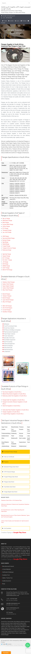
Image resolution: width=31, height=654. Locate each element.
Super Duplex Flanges (8, 286)
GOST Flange (5, 268)
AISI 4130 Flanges (7, 308)
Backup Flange (6, 240)
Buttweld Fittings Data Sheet (11, 466)
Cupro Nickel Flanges (8, 300)
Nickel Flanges (6, 298)
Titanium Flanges (6, 296)
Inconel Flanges (6, 310)
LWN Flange (5, 236)
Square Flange (6, 256)
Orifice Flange (6, 226)
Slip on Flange (6, 218)
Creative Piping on (13, 532)
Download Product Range (10, 451)
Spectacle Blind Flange (8, 238)
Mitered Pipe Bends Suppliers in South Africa (14, 394)
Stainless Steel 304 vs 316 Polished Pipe (11, 500)
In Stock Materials (6, 569)
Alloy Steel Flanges (7, 290)
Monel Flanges (6, 294)
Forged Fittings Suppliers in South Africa (12, 414)
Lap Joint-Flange (6, 232)
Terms (24, 640)
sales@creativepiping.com (13, 603)
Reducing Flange (6, 250)
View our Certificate (9, 456)
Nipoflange (5, 242)
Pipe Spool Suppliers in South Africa (11, 392)
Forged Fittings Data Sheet (11, 476)
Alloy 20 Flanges (6, 302)
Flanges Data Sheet (9, 482)
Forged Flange (6, 246)
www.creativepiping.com (12, 608)
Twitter (5, 20)
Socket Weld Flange (7, 224)
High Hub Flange (6, 254)
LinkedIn (11, 20)
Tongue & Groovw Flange (9, 248)
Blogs (3, 583)
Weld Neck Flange (7, 220)
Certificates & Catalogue (7, 572)
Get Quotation (7, 528)
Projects (6, 462)
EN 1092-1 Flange (7, 260)
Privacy (3, 642)
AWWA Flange (6, 266)
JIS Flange (5, 262)
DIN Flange (5, 264)
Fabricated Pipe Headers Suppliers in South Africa (15, 410)
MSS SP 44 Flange (7, 270)
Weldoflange (5, 244)
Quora (17, 20)
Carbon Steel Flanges (8, 288)
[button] (27, 645)
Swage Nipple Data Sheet (10, 491)
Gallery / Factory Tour (7, 578)
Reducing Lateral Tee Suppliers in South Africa (14, 396)
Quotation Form (6, 575)
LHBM (20, 640)
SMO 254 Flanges (7, 306)
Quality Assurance (6, 580)
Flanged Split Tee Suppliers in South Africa (13, 400)
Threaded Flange (6, 230)
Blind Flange (5, 222)
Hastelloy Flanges (7, 311)
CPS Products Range (9, 471)
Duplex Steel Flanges (7, 284)
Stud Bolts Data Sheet (9, 486)
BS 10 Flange (5, 258)
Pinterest (24, 20)
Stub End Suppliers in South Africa (11, 406)
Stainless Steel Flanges (8, 282)
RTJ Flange (5, 228)
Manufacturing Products (8, 566)
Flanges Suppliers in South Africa (11, 412)
